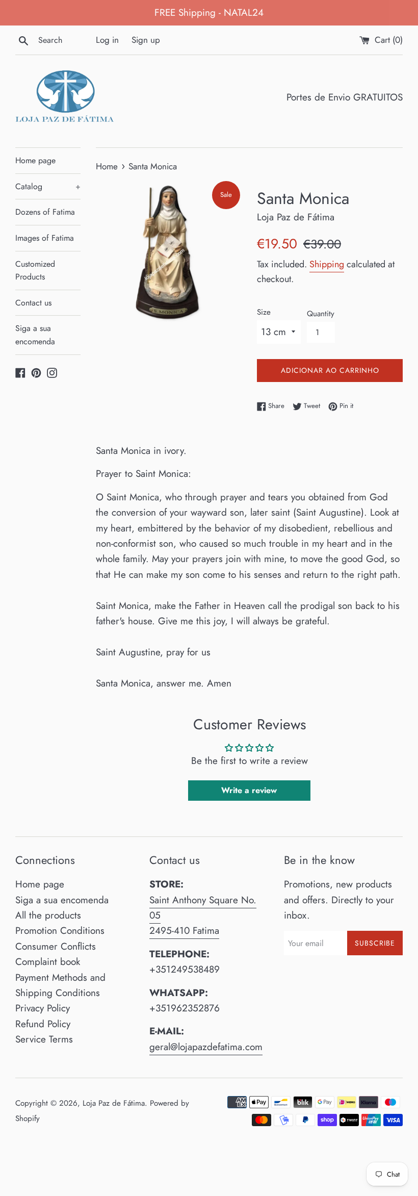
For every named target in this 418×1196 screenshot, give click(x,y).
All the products (48, 915)
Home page (35, 160)
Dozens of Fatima (45, 212)
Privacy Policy (42, 1008)
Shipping (326, 264)
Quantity (320, 313)
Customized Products (35, 270)
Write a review (249, 790)
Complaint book (47, 962)
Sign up (146, 40)
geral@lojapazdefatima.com (206, 1047)
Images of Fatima (44, 238)
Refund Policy (42, 1024)
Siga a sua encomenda (35, 334)
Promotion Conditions (59, 930)
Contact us (33, 303)
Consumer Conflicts (55, 946)
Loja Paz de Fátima (114, 1103)
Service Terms (44, 1039)
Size (264, 312)
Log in (107, 40)
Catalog (48, 186)
